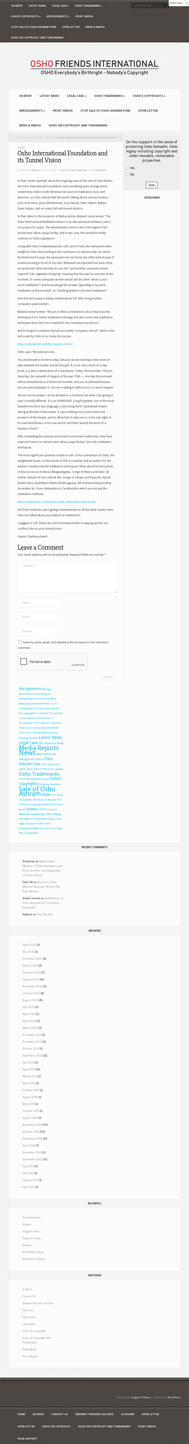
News (27, 753)
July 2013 (28, 1166)
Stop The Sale (44, 914)
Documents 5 (43, 723)
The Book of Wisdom (45, 799)
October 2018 (30, 1090)
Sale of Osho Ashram (41, 137)
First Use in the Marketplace (35, 732)
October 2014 (30, 1132)
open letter (28, 1324)
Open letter (71, 27)
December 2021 (31, 1035)
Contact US (29, 1296)
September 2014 (32, 1138)
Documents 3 (45, 718)
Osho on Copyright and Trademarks (37, 37)
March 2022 (30, 1028)
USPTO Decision (47, 809)
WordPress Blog (32, 1252)
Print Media (84, 16)
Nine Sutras (43, 754)
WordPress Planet (33, 1259)
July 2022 (28, 1007)
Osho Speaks (55, 769)
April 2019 (28, 1083)
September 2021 (32, 1055)
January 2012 (30, 1180)
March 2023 (30, 965)
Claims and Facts (40, 703)
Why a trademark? (29, 833)
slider (46, 794)
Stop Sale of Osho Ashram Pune (33, 27)
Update (31, 809)
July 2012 (28, 1173)
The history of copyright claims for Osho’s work (41, 804)
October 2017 (30, 1111)
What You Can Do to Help (47, 828)
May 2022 (28, 1014)
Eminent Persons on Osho (37, 1303)
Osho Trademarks (88, 5)
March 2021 (29, 1076)
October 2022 (31, 993)
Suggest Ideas (31, 1231)
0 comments (98, 170)
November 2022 (32, 986)
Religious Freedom (50, 784)
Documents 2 (29, 718)
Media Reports (39, 748)
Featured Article (50, 727)
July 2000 (28, 1187)
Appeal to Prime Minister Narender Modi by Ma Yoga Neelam (41, 886)
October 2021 (30, 1048)
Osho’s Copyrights (26, 16)
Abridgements (58, 16)
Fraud (55, 732)
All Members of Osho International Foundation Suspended (42, 902)
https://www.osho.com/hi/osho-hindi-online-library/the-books (57, 502)
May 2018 (28, 1104)
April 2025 (29, 945)
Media (60, 743)
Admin (35, 170)
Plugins (26, 1224)
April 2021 (28, 1069)
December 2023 (32, 959)
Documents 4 (27, 723)
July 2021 (28, 1062)
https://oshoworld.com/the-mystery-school (45, 344)
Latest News (37, 5)
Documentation (31, 1217)
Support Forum (31, 1238)
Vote (151, 185)
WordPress (174, 1397)
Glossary (24, 738)
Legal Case (60, 5)
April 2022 (29, 1021)
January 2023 (30, 979)
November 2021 (32, 1042)
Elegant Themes (141, 1397)
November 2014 (32, 1125)
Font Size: (176, 3)
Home (21, 137)
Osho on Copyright (33, 1331)
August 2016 (30, 1118)
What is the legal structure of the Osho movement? (40, 823)
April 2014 (28, 1145)
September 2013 (32, 1159)
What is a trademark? (36, 818)
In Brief (17, 5)
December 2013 (31, 1152)
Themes (27, 1245)
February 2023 (31, 972)
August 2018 (30, 1097)
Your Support (30, 1356)
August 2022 (30, 1000)
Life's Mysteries (47, 743)
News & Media (95, 27)
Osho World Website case (34, 779)
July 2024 (28, 952)
